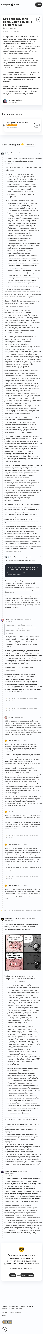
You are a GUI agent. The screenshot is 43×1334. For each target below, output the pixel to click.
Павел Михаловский (12, 1171)
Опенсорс (5, 1312)
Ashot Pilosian (12, 740)
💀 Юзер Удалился (11, 153)
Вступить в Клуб (27, 1275)
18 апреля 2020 (8, 621)
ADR (25, 1023)
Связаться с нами (17, 1308)
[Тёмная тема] (10, 1322)
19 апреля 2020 (22, 844)
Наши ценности (13, 1306)
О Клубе (4, 1306)
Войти (39, 4)
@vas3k (27, 177)
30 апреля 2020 (8, 1175)
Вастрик (7, 619)
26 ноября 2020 (9, 155)
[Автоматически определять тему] (7, 1322)
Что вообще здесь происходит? (21, 1268)
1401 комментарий (11, 127)
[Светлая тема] (4, 1322)
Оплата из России (15, 1312)
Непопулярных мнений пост (17, 122)
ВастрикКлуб (10, 4)
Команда (22, 1306)
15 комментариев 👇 (12, 144)
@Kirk (7, 721)
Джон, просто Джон (11, 918)
